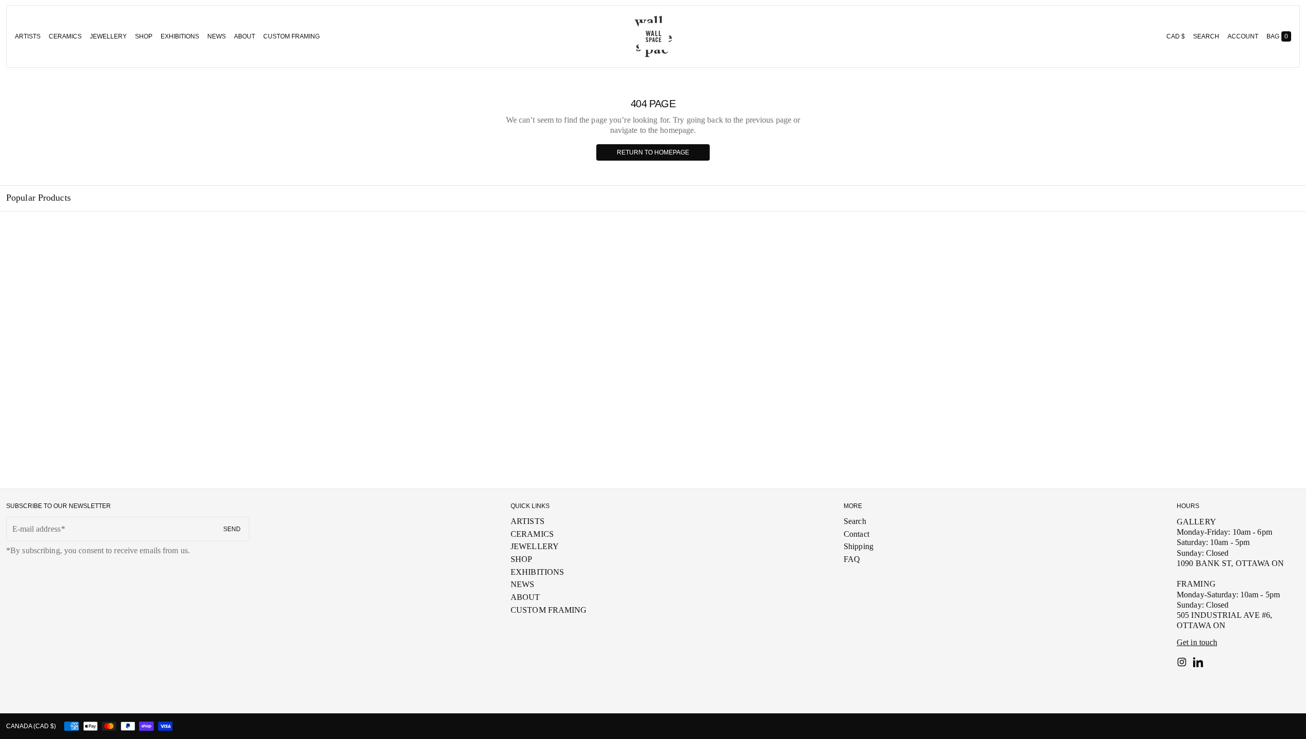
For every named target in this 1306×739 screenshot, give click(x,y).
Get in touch (1197, 642)
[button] (1206, 36)
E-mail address (36, 528)
